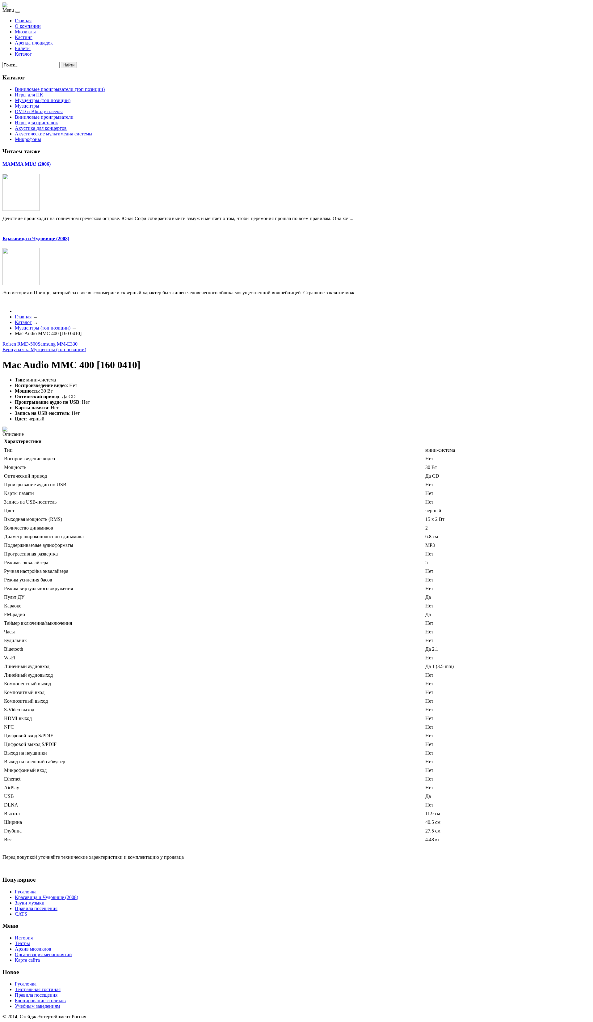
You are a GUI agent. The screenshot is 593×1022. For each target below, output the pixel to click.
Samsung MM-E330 (58, 344)
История (24, 937)
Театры (22, 943)
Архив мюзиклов (33, 949)
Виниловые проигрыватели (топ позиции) (60, 89)
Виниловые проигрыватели (44, 117)
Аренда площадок (34, 42)
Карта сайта (27, 960)
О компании (28, 26)
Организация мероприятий (43, 954)
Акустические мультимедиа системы (53, 133)
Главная (23, 20)
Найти (68, 65)
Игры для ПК (29, 94)
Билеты (23, 48)
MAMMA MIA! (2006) (26, 164)
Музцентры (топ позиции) (42, 100)
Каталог (23, 54)
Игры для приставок (36, 122)
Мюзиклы (25, 31)
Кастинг (23, 37)
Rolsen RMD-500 (20, 344)
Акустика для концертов (41, 128)
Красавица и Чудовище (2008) (35, 238)
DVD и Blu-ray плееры (39, 111)
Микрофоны (28, 139)
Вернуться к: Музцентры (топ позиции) (44, 349)
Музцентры (27, 106)
